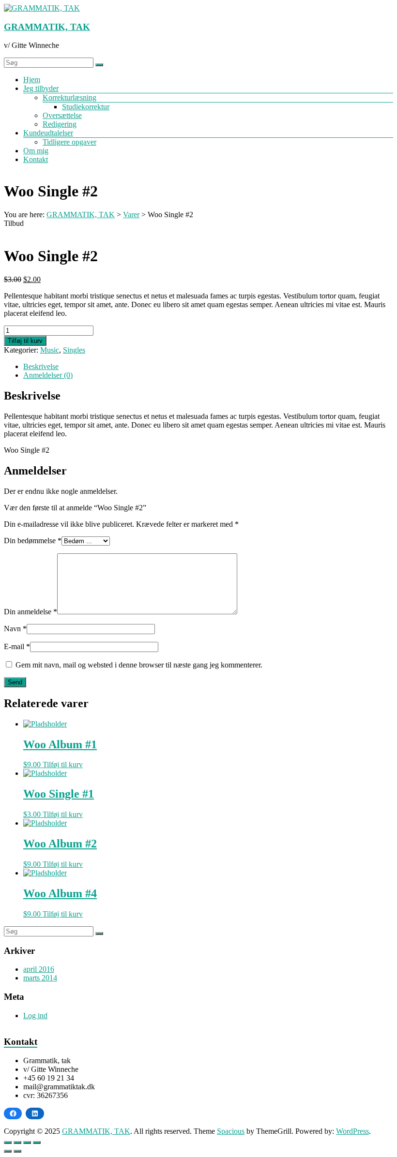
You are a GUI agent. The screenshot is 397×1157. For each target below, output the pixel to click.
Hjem (31, 79)
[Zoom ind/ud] (8, 1142)
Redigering (59, 124)
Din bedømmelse (32, 540)
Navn (15, 628)
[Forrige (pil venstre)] (8, 1151)
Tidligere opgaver (69, 142)
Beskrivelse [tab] (41, 366)
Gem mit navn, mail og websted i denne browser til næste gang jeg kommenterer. (138, 665)
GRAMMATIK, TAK (47, 27)
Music (49, 350)
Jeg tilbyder (41, 88)
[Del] (27, 1142)
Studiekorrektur (85, 107)
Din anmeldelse (30, 612)
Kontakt (35, 159)
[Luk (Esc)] (37, 1142)
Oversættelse (62, 115)
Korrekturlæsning (69, 97)
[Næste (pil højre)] (17, 1151)
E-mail (17, 646)
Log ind (35, 1015)
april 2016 (38, 969)
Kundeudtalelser (48, 133)
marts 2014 (40, 978)
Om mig (35, 151)
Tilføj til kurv (25, 340)
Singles (74, 350)
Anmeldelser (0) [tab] (48, 375)
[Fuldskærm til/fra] (17, 1142)
